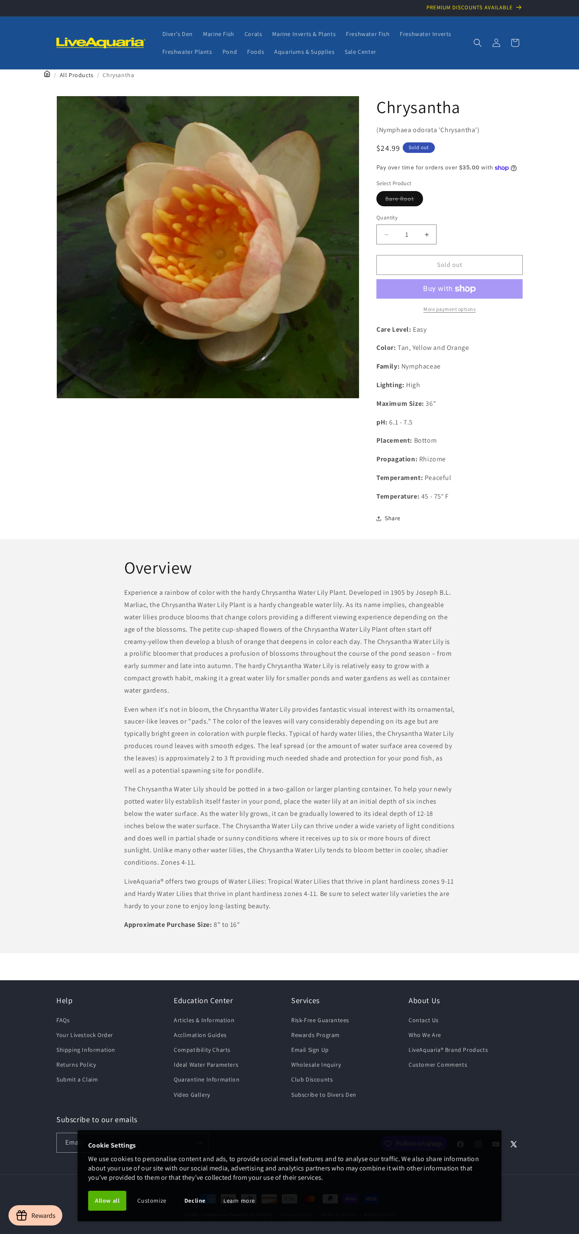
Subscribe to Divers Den (323, 1094)
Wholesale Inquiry (316, 1064)
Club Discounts (312, 1079)
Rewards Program (315, 1034)
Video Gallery (192, 1094)
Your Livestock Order (84, 1034)
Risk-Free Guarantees (320, 1019)
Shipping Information (85, 1049)
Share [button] (393, 518)
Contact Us (424, 1019)
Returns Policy (76, 1064)
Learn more (239, 1200)
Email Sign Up (310, 1049)
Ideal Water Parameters (206, 1064)
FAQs (63, 1019)
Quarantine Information (206, 1079)
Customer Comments (438, 1064)
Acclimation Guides (200, 1034)
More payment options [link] (449, 309)
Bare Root (404, 201)
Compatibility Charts (202, 1049)
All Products (77, 75)
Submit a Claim (77, 1079)
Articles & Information (204, 1019)
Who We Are (425, 1034)
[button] (477, 42)
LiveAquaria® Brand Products (448, 1049)
